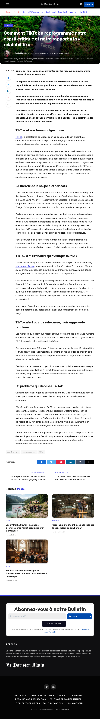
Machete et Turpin (25, 266)
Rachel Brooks (21, 53)
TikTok (18, 137)
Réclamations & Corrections (30, 699)
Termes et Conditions (28, 703)
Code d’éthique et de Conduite (65, 695)
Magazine (89, 4)
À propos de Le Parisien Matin (30, 695)
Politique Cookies (53, 703)
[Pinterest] (8, 97)
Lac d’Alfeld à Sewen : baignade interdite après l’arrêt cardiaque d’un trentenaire (25, 528)
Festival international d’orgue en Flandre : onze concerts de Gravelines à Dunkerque (26, 573)
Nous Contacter (75, 703)
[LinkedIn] (8, 91)
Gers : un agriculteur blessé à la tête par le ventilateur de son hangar (73, 526)
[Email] (8, 104)
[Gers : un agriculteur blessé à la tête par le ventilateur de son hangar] (73, 506)
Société (8, 26)
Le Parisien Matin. (62, 710)
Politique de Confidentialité (65, 699)
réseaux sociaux (29, 452)
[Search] (81, 4)
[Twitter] (8, 84)
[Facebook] (8, 77)
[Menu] (7, 4)
